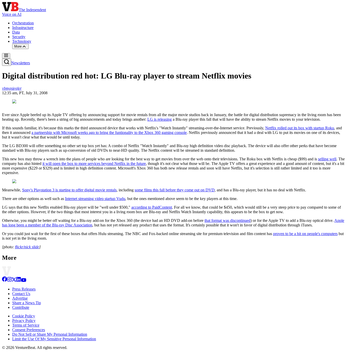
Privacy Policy (24, 320)
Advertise (20, 298)
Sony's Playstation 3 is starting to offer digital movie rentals (69, 190)
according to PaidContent (151, 207)
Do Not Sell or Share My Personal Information (49, 334)
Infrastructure (23, 27)
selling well (327, 159)
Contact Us (21, 293)
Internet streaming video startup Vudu (95, 198)
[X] (14, 280)
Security (18, 37)
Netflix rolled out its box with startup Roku (299, 128)
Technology (21, 41)
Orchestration (23, 23)
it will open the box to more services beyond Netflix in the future (94, 163)
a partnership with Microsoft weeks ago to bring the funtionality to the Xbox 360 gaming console (109, 132)
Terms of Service (25, 325)
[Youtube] (23, 280)
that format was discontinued (227, 220)
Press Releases (24, 289)
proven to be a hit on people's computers (305, 234)
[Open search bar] (6, 62)
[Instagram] (9, 280)
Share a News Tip (26, 303)
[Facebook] (4, 280)
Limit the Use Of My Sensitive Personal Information (54, 339)
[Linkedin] (18, 280)
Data (16, 32)
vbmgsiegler (12, 88)
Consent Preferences (28, 330)
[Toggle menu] (6, 55)
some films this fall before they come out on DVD (175, 190)
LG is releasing (159, 119)
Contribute (20, 307)
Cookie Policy (23, 316)
